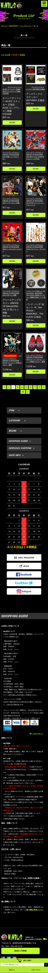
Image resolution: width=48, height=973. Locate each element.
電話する (12, 970)
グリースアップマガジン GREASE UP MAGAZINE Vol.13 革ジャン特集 (11, 293)
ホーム (4, 25)
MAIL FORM (20, 951)
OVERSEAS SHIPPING (20, 448)
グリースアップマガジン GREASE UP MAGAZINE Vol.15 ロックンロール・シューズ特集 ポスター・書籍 (35, 358)
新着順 (22, 55)
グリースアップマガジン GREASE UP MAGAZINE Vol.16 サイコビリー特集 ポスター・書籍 (12, 360)
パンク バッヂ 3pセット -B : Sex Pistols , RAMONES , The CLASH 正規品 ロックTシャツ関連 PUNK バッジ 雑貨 (35, 295)
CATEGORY (13, 25)
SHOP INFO (15, 455)
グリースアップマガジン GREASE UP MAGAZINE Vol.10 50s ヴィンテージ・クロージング (35, 201)
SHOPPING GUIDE (18, 441)
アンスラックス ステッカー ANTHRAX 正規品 (35, 88)
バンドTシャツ (26, 25)
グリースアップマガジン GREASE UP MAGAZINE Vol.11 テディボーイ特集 (11, 200)
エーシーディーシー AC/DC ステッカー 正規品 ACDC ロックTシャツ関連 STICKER (12, 90)
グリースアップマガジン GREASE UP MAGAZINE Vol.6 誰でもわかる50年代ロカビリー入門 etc (35, 155)
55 (23, 392)
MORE (12, 122)
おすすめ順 (5, 55)
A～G (36, 25)
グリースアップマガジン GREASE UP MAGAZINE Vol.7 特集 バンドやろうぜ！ (11, 155)
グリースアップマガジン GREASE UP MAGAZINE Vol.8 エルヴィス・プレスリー (35, 248)
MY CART (27, 960)
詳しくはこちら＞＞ (37, 733)
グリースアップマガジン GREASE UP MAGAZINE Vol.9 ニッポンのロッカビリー (12, 248)
